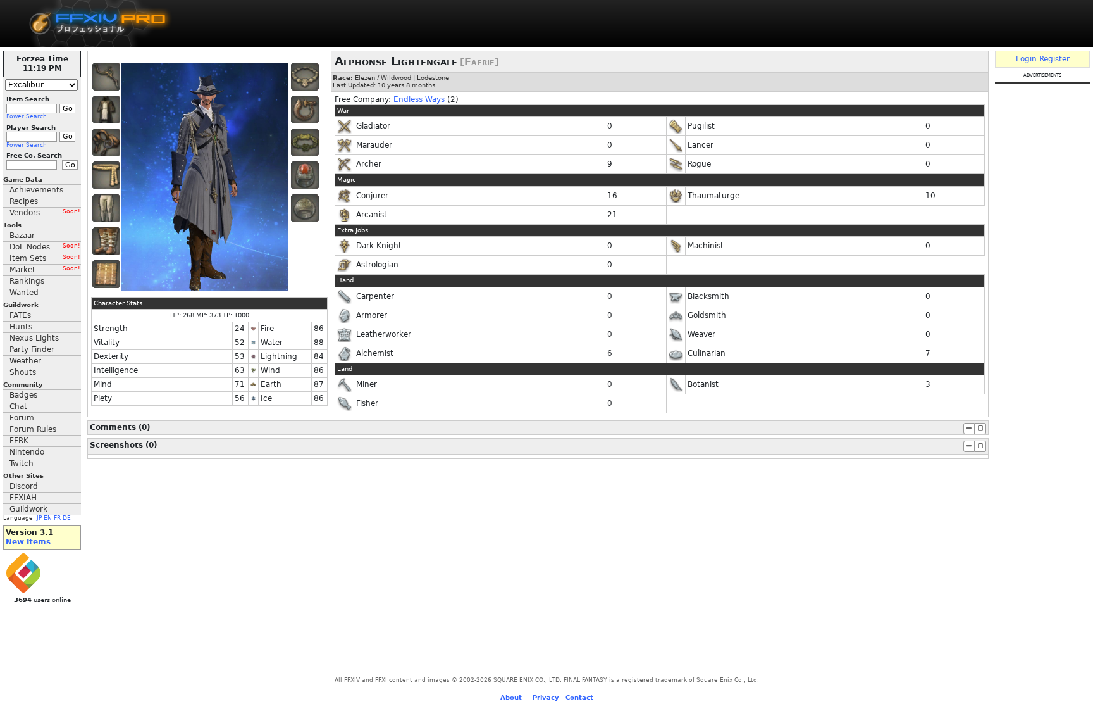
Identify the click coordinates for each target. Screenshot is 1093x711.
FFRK (18, 440)
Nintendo (26, 452)
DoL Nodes (44, 246)
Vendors (44, 212)
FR (57, 518)
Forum (21, 417)
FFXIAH (23, 497)
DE (67, 518)
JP (39, 518)
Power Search (26, 116)
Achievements (36, 190)
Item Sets (44, 258)
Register (1054, 58)
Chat (18, 406)
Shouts (22, 372)
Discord (23, 486)
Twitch (21, 463)
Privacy (546, 697)
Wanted (24, 292)
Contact (579, 697)
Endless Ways (419, 99)
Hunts (20, 326)
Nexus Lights (34, 338)
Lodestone (433, 77)
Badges (23, 395)
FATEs (20, 315)
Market (44, 269)
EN (48, 518)
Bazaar (22, 235)
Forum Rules (32, 429)
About (511, 697)
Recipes (23, 201)
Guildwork (28, 509)
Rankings (26, 281)
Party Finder (31, 349)
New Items (28, 542)
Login (1026, 58)
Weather (25, 360)
